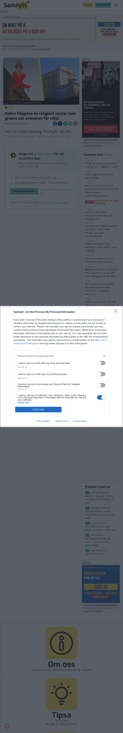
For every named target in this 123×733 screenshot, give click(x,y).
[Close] (117, 312)
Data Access (61, 421)
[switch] (101, 363)
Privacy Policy (80, 421)
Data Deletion (43, 421)
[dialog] (61, 366)
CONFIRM (38, 409)
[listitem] (61, 356)
